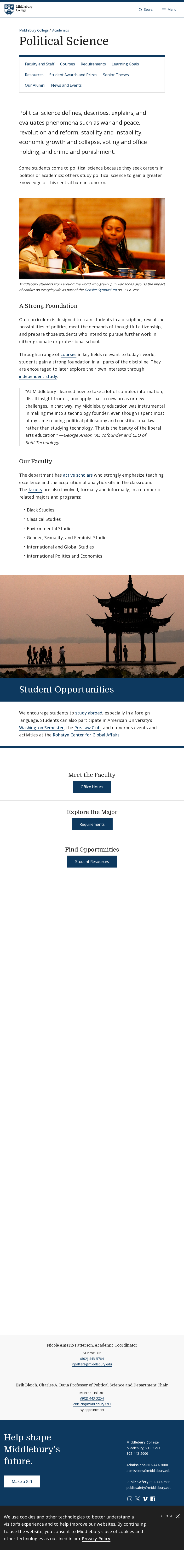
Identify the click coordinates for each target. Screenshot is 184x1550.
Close (167, 1516)
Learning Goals (125, 64)
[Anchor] (82, 305)
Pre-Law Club (87, 727)
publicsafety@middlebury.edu (149, 1487)
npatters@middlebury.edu (92, 1364)
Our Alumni (35, 85)
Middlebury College (34, 30)
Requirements (93, 64)
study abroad (88, 713)
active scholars (78, 475)
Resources (34, 74)
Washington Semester (41, 727)
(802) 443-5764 (92, 1358)
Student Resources (92, 861)
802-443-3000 (157, 1465)
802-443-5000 (137, 1453)
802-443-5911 (160, 1482)
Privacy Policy (96, 1538)
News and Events (66, 85)
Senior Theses (116, 74)
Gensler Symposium (101, 290)
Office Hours (92, 786)
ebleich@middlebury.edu (92, 1404)
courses (68, 354)
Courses (67, 64)
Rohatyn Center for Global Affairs (86, 735)
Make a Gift (22, 1481)
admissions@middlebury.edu (148, 1470)
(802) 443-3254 (92, 1398)
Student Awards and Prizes (73, 74)
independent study (38, 376)
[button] (146, 9)
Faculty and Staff (39, 64)
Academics (60, 30)
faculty (35, 489)
